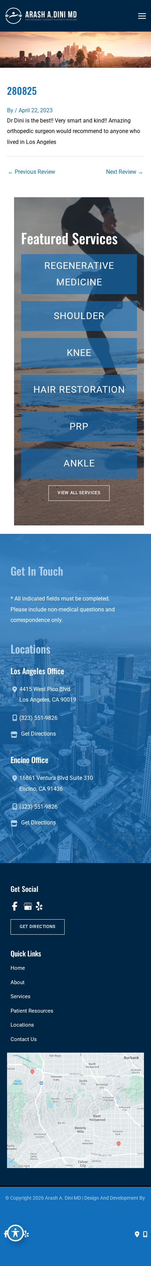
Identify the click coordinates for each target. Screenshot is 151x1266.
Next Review (124, 171)
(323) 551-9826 (38, 718)
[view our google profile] (27, 906)
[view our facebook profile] (15, 906)
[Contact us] (137, 1234)
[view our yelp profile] (39, 906)
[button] (78, 493)
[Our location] (145, 1234)
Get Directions (38, 733)
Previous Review (31, 171)
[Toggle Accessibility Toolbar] (15, 1233)
